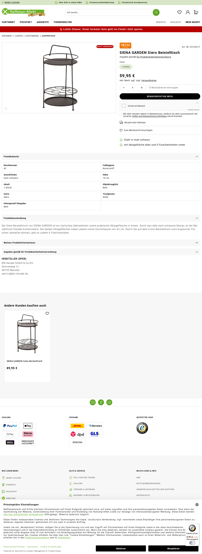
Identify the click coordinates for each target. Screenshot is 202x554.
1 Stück (127, 67)
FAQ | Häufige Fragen (84, 478)
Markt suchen (13, 478)
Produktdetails (11, 156)
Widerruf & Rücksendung (86, 495)
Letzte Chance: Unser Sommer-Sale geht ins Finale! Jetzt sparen (102, 29)
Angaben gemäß (145, 57)
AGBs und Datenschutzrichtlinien (149, 116)
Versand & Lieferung (84, 489)
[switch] (192, 543)
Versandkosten (149, 80)
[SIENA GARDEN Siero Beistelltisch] (59, 78)
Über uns (11, 498)
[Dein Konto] (188, 12)
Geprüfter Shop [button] (144, 417)
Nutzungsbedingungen (148, 483)
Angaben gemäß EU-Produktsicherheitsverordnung (30, 252)
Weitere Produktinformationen (19, 243)
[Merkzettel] (179, 12)
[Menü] (197, 525)
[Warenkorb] (196, 12)
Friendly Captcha (193, 110)
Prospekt (11, 485)
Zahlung (78, 483)
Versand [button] (73, 417)
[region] (59, 78)
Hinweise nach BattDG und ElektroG (155, 489)
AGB (138, 478)
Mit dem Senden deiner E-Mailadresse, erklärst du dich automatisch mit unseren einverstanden (160, 115)
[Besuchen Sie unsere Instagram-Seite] (93, 402)
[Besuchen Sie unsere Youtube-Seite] (109, 402)
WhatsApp (11, 492)
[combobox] (111, 12)
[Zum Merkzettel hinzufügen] (47, 313)
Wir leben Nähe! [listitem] (10, 471)
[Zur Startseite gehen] (25, 12)
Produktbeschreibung (15, 218)
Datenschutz (143, 495)
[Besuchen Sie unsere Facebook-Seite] (101, 402)
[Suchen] (156, 12)
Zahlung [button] (6, 417)
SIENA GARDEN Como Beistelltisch (24, 361)
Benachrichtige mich (160, 96)
